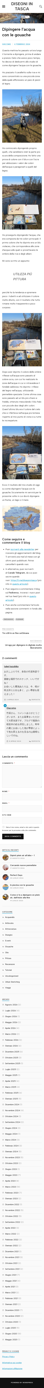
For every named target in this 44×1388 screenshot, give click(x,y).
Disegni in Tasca (22, 6)
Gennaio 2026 (11, 1046)
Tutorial (8, 970)
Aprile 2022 (10, 1228)
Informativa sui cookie (12, 1362)
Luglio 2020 (10, 1328)
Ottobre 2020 (11, 1322)
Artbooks (9, 923)
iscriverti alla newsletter (22, 549)
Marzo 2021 (10, 1292)
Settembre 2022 (12, 1222)
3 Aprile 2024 (13, 699)
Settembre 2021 (12, 1269)
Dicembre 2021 (12, 1251)
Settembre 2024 (12, 1122)
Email (5, 803)
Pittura (8, 958)
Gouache (9, 946)
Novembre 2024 (12, 1110)
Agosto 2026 (11, 1005)
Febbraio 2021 (11, 1298)
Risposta (36, 699)
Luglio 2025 (10, 1069)
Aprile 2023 (10, 1181)
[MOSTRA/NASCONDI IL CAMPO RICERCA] (40, 6)
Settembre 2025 (12, 1063)
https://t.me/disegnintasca (24, 580)
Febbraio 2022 (11, 1239)
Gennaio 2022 (11, 1245)
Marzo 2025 (10, 1087)
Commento (8, 763)
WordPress (28, 1382)
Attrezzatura (10, 929)
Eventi (8, 940)
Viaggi (8, 987)
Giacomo (6, 44)
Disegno (8, 935)
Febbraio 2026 (11, 1040)
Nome (5, 791)
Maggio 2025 (11, 1075)
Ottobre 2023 (11, 1163)
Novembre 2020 (12, 1316)
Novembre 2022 (12, 1210)
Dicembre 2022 (12, 1204)
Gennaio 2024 (11, 1151)
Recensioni (10, 964)
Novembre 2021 (12, 1257)
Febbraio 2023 (11, 1193)
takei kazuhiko (11, 666)
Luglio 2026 (10, 1010)
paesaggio (8, 619)
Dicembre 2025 (12, 1052)
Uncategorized (11, 976)
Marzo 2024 (10, 1140)
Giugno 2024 (11, 1128)
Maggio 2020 (11, 1339)
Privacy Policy (8, 1356)
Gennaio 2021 (11, 1304)
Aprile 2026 (10, 1028)
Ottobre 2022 (11, 1216)
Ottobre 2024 (11, 1116)
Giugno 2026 (11, 1016)
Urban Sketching (12, 982)
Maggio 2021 (11, 1281)
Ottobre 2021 (11, 1263)
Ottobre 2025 (11, 1057)
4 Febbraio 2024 (22, 44)
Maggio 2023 (11, 1175)
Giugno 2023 (11, 1169)
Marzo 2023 (10, 1187)
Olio (7, 952)
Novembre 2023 (12, 1157)
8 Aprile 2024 (15, 741)
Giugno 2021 (10, 1275)
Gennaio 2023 (11, 1198)
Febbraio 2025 (11, 1093)
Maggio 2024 (11, 1134)
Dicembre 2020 (12, 1310)
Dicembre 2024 (12, 1104)
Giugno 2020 (11, 1333)
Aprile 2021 (10, 1286)
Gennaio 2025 (11, 1099)
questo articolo (19, 584)
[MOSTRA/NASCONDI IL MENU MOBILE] (3, 6)
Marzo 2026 (10, 1034)
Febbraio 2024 (12, 1146)
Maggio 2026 (11, 1022)
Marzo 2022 (10, 1234)
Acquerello (10, 917)
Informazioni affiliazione (12, 1368)
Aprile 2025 (10, 1081)
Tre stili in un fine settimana (15, 633)
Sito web (6, 815)
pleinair (19, 619)
